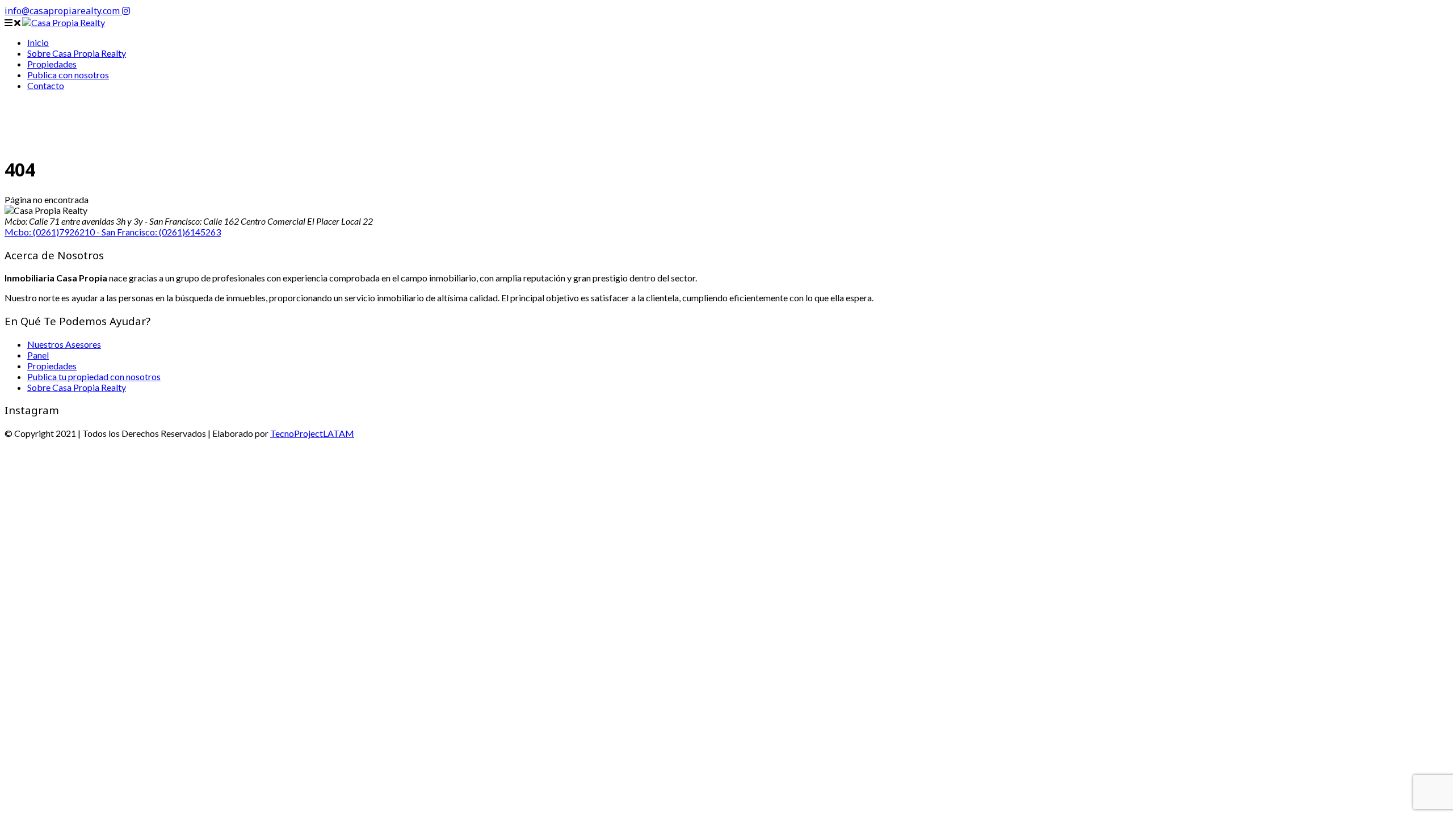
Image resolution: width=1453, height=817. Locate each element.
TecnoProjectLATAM (312, 433)
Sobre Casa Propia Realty (76, 387)
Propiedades (52, 365)
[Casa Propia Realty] (63, 22)
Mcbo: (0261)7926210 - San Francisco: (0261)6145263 (113, 231)
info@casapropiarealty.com (63, 11)
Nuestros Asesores (64, 344)
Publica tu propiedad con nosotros (94, 376)
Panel (38, 354)
